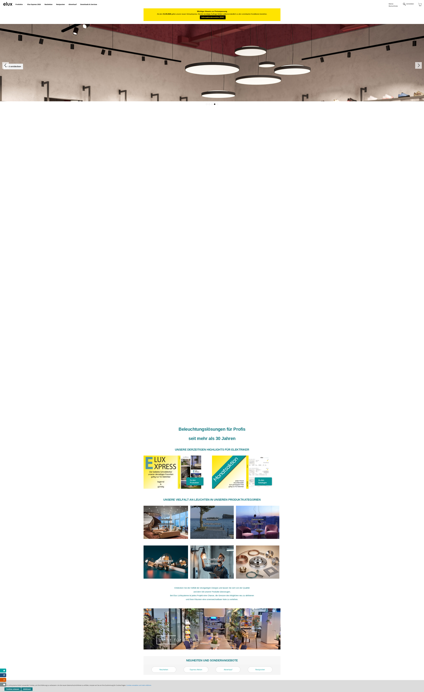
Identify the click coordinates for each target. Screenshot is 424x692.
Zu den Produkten (194, 481)
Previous (5, 65)
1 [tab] (206, 104)
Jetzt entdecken (13, 66)
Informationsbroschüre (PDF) (212, 17)
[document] (212, 686)
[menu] (160, 4)
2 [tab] (209, 104)
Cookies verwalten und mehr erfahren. (138, 685)
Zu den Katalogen (262, 481)
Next (418, 65)
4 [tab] (214, 104)
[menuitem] (19, 4)
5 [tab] (217, 104)
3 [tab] (212, 104)
